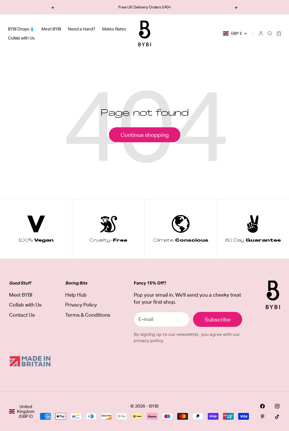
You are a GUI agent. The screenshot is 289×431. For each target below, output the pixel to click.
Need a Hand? (81, 29)
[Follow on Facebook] (262, 406)
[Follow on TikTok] (277, 416)
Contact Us (22, 315)
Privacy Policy (81, 305)
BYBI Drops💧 (21, 29)
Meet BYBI (51, 29)
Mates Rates (114, 29)
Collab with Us (21, 38)
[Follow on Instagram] (277, 406)
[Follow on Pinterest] (262, 416)
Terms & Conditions (87, 315)
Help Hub (76, 295)
